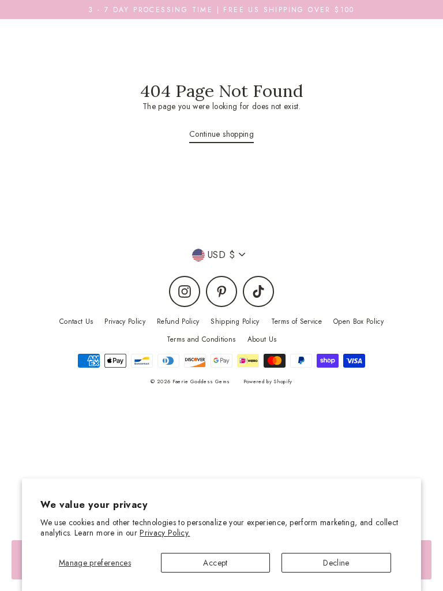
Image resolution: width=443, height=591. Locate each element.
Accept (215, 562)
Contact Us (76, 321)
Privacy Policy (124, 321)
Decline (336, 562)
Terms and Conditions (201, 339)
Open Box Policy (358, 321)
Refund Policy (178, 321)
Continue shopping (221, 134)
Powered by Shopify (267, 381)
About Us (262, 339)
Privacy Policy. (165, 532)
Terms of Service (296, 321)
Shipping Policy (235, 321)
